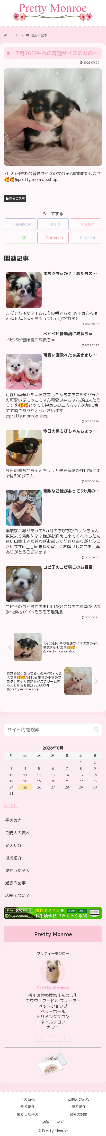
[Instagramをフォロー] (53, 1039)
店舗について (17, 895)
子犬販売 (13, 820)
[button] (96, 729)
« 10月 (11, 805)
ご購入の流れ (17, 833)
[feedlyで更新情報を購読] (60, 1039)
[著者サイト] (39, 1039)
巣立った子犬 (17, 870)
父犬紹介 (13, 845)
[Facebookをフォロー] (46, 1039)
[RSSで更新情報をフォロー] (67, 1039)
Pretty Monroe (53, 988)
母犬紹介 (13, 858)
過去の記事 (16, 198)
